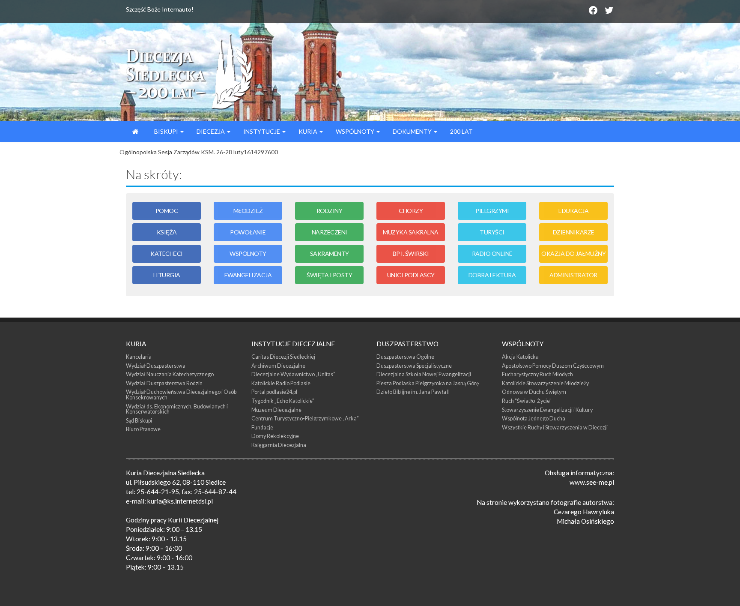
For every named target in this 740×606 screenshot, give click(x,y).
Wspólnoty (356, 131)
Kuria (308, 131)
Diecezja (211, 131)
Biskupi (166, 131)
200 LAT (461, 131)
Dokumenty (413, 131)
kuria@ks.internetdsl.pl (180, 501)
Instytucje (262, 131)
